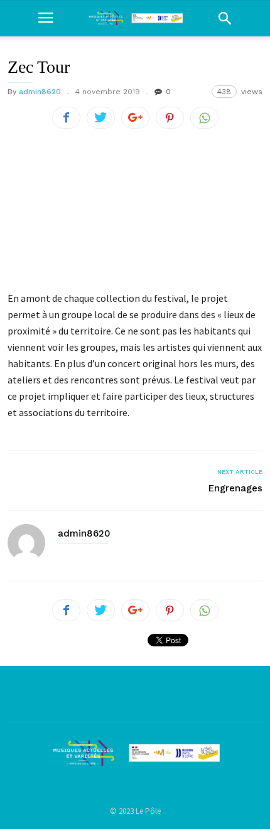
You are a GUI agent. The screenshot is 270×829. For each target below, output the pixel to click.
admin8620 (40, 91)
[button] (225, 18)
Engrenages (235, 488)
